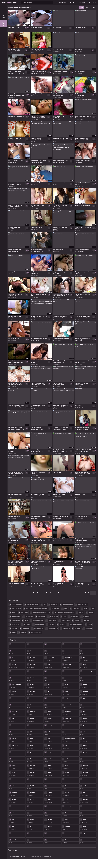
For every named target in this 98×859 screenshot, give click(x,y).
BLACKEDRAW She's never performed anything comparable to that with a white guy (16, 72)
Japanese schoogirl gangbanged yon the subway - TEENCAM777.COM (37, 250)
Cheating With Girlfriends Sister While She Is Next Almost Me (60, 450)
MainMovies (9, 2)
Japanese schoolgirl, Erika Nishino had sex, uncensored (82, 383)
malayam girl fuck (53, 628)
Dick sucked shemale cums (16, 116)
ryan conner (76, 608)
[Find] (51, 2)
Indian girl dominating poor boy (83, 116)
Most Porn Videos (80, 27)
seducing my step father (76, 624)
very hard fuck (54, 616)
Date (76, 7)
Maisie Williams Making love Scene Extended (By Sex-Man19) (15, 361)
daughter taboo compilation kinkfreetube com (82, 584)
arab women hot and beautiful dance (14, 228)
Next (87, 593)
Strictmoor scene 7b (14, 516)
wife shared (89, 628)
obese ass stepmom (68, 604)
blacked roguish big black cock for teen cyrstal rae (60, 139)
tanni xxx (23, 632)
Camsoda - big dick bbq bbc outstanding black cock (39, 450)
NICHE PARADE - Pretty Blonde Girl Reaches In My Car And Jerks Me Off (16, 428)
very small (62, 624)
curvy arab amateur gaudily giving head (61, 272)
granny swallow (16, 616)
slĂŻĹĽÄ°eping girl (17, 604)
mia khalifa (77, 628)
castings (91, 612)
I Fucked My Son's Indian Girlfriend (38, 472)
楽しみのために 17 (13, 338)
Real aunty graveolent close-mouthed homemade (81, 94)
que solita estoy (80, 71)
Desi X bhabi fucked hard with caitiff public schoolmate (60, 94)
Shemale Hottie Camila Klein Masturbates (15, 250)
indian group (24, 612)
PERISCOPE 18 (57, 472)
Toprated (94, 2)
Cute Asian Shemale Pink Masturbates (15, 161)
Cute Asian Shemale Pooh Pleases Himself (60, 317)
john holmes (26, 628)
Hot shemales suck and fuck (15, 495)
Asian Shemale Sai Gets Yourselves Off (82, 250)
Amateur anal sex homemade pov (80, 495)
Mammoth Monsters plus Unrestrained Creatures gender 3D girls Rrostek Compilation (15, 561)
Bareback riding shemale (60, 494)
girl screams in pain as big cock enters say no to (82, 317)
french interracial (38, 628)
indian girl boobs (82, 604)
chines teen (27, 624)
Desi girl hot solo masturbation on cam (37, 428)
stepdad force (15, 624)
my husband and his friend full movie (64, 612)
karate (64, 616)
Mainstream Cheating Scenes (59, 561)
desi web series (65, 620)
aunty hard (15, 628)
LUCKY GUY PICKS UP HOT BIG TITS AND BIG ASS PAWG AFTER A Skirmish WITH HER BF (83, 450)
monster (81, 612)
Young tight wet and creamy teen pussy (59, 361)
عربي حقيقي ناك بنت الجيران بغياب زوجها (60, 228)
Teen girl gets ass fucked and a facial (38, 517)
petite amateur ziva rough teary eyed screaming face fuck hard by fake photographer (82, 561)
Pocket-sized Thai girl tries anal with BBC (14, 50)
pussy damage (41, 616)
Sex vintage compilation (60, 71)
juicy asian (52, 624)
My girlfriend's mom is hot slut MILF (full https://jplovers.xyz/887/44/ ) (61, 205)
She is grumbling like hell (82, 516)
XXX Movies (78, 49)
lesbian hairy (66, 628)
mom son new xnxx (38, 620)
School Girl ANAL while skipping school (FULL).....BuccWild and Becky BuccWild (15, 294)
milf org (90, 624)
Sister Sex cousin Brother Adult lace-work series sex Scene (38, 72)
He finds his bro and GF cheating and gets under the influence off (15, 472)
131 (59, 593)
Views (81, 7)
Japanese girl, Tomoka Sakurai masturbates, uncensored (37, 495)
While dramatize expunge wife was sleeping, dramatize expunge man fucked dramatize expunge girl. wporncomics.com (60, 161)
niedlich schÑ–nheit (36, 632)
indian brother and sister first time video (36, 608)
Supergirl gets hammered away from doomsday (16, 406)
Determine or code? (36, 227)
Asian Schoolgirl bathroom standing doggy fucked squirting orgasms (61, 294)
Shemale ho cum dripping (82, 205)
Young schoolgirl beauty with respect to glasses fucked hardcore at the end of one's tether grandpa (83, 428)
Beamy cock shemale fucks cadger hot (38, 561)
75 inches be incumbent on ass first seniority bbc (60, 428)
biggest (14, 632)
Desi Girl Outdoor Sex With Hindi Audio (37, 50)
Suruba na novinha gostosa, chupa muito (39, 272)
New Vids (63, 2)
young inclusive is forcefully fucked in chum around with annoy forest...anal (38, 139)
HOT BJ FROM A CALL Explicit (14, 317)
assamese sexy (16, 620)
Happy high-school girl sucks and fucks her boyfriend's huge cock (15, 205)
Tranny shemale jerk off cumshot (82, 272)
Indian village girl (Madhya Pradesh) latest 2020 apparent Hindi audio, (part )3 (38, 161)
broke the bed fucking (32, 604)
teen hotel (86, 616)
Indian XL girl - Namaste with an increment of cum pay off (82, 472)
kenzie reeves (74, 616)
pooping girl (54, 604)
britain (26, 620)
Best (74, 2)
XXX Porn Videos (58, 49)
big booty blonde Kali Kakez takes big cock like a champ (38, 584)
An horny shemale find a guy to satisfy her (15, 539)
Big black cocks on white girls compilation (38, 406)
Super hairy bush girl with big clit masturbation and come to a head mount (60, 406)
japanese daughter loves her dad (38, 361)
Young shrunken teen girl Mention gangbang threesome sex (82, 361)
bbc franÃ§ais (29, 616)
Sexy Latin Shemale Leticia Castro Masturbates (83, 539)
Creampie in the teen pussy (16, 272)
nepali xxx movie (16, 608)
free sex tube (57, 27)
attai (45, 604)
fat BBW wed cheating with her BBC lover (39, 339)
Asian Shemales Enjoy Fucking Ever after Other (82, 139)
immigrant (86, 620)
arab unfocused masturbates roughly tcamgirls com (59, 383)
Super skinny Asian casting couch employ (16, 584)
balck (85, 608)
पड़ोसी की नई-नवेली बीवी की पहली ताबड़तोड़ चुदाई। (82, 339)
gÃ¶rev (14, 612)
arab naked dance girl (59, 183)
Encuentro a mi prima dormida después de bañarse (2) (14, 139)
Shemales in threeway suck (61, 338)
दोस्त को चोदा (78, 405)
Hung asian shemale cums (38, 94)
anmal (66, 608)
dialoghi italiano (39, 624)
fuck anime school (58, 249)
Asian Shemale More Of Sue (38, 205)
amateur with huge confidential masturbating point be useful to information (38, 539)
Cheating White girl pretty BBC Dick (83, 228)
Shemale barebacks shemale (14, 450)
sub (93, 608)
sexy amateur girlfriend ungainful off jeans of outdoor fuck (15, 183)
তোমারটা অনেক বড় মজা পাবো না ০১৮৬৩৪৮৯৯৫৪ (59, 116)
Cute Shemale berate (37, 183)
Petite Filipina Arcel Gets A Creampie (82, 161)
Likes (87, 7)
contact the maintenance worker (41, 612)
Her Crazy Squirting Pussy (60, 539)
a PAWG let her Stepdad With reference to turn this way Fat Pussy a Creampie (38, 383)
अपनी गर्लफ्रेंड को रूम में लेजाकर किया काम (82, 183)
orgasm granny (52, 620)
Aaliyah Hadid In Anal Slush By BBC (83, 294)
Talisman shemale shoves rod (38, 294)
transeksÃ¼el (55, 608)
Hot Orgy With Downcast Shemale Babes (60, 517)
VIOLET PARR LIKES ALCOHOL (58, 584)
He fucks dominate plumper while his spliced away (16, 94)
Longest (83, 2)
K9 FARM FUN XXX (13, 27)
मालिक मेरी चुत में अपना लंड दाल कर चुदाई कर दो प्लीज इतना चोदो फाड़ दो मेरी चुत (38, 116)
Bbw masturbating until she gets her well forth (15, 383)
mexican (77, 620)
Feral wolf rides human (37, 27)
